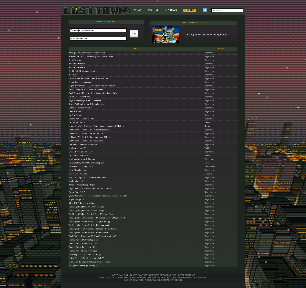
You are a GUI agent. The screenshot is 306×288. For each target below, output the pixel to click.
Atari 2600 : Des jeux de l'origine (83, 71)
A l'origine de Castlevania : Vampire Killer (87, 53)
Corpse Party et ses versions (80, 82)
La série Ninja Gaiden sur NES (82, 119)
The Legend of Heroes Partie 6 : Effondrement (88, 232)
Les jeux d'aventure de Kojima (82, 159)
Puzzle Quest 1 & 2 (77, 192)
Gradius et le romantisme (79, 97)
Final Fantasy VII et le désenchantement (86, 89)
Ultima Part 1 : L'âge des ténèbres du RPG (86, 258)
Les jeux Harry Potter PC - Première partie (86, 163)
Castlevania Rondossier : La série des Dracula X (89, 78)
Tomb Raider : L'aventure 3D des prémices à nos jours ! (92, 236)
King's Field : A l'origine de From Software (87, 104)
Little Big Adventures (78, 170)
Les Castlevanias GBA (78, 155)
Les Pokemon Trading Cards (81, 166)
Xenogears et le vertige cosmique (83, 265)
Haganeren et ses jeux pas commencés (85, 100)
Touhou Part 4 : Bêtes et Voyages (83, 251)
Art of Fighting (75, 60)
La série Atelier (75, 111)
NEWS (138, 10)
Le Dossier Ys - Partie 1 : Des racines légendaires (89, 130)
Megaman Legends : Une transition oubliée (87, 177)
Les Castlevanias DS (77, 148)
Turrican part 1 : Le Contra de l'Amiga (85, 254)
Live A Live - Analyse (78, 174)
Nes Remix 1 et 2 (76, 181)
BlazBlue (73, 75)
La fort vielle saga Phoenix (80, 108)
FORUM (153, 10)
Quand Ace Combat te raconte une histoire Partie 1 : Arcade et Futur (98, 196)
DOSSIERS (189, 10)
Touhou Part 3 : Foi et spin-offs (82, 247)
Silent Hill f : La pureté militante (83, 203)
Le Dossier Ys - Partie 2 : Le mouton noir (86, 133)
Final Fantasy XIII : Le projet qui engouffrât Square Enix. (93, 93)
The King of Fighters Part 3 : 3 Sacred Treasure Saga (91, 214)
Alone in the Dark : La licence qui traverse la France (91, 56)
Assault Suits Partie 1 (78, 64)
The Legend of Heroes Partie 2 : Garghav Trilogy (89, 221)
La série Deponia (76, 115)
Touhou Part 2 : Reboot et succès (83, 243)
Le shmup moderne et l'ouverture (83, 144)
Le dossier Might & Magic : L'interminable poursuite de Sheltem (96, 126)
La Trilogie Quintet (77, 122)
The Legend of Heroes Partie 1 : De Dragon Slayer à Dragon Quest (97, 218)
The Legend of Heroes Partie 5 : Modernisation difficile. (93, 229)
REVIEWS (170, 10)
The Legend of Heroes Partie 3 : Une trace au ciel (89, 225)
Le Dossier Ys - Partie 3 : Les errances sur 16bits (89, 137)
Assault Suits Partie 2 (78, 67)
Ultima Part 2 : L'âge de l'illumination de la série (89, 262)
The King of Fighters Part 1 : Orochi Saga (86, 207)
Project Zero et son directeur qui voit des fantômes (90, 188)
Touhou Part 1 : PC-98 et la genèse (83, 240)
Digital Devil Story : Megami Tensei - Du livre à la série (92, 86)
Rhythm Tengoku (76, 199)
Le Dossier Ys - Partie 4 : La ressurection (86, 141)
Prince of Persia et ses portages (82, 185)
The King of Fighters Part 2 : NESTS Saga (86, 210)
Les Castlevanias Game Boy (81, 152)
